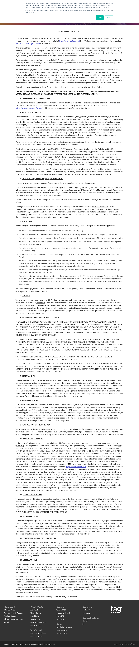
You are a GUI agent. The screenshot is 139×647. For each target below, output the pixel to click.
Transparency (35, 619)
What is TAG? (61, 610)
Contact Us (86, 610)
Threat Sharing (35, 613)
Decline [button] (109, 17)
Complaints (86, 613)
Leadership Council (63, 613)
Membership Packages (38, 633)
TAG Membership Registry (13, 613)
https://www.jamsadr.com (76, 466)
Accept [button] (100, 17)
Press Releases (61, 630)
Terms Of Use (130, 644)
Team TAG (60, 616)
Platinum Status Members (13, 619)
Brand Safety (35, 616)
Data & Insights (35, 625)
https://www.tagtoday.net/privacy (29, 108)
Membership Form (36, 636)
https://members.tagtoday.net (28, 43)
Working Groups (10, 616)
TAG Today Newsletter (64, 627)
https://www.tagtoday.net (69, 41)
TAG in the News (62, 633)
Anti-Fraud (34, 610)
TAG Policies (60, 619)
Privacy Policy (118, 644)
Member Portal (9, 610)
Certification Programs (38, 622)
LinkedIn (85, 621)
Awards (7, 622)
